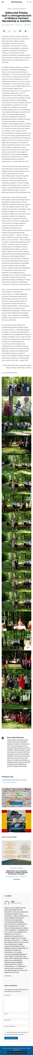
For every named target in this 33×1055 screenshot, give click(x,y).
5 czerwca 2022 (19, 24)
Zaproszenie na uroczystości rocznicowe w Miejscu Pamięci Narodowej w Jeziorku (16, 872)
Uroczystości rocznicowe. (10, 782)
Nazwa (6, 1013)
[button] (30, 2)
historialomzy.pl (16, 2)
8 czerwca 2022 (21, 824)
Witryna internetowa (9, 1026)
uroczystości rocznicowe (19, 8)
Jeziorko (9, 8)
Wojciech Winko (12, 824)
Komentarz (7, 995)
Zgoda (10, 1052)
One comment (27, 24)
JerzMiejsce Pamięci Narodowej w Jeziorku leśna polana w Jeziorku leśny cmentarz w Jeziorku (15, 780)
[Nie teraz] (31, 1050)
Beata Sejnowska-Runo (8, 24)
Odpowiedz (7, 975)
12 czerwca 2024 (23, 876)
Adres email (7, 1020)
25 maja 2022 (23, 799)
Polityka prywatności (20, 1052)
